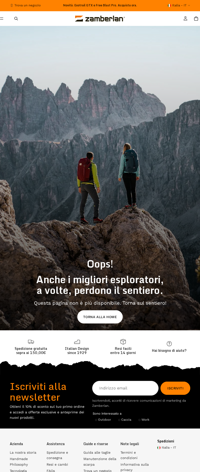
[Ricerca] (16, 18)
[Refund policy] (123, 347)
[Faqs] (169, 347)
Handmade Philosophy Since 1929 (100, 5)
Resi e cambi (57, 464)
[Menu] (3, 18)
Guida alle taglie (96, 452)
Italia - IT (179, 5)
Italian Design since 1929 (77, 350)
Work (145, 419)
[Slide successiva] (135, 5)
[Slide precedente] (60, 5)
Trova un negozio (27, 5)
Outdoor (104, 419)
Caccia (126, 419)
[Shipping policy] (31, 347)
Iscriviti (175, 388)
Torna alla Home (100, 317)
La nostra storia (23, 452)
